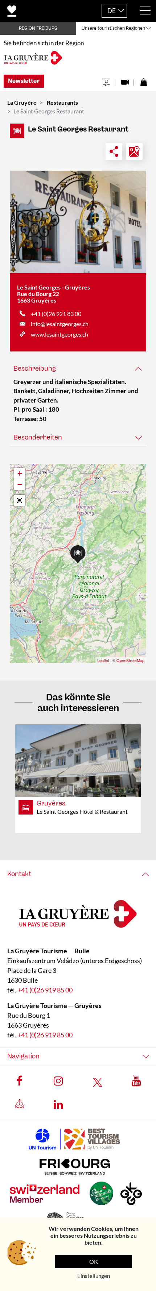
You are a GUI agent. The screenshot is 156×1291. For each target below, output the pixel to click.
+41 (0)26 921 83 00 (56, 313)
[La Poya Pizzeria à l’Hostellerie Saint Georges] (78, 222)
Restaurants (62, 102)
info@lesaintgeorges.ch (60, 323)
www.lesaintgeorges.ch (59, 334)
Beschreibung (34, 368)
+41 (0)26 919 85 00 (45, 990)
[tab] (78, 368)
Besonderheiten (37, 437)
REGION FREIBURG (38, 28)
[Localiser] (134, 151)
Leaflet (103, 660)
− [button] (19, 484)
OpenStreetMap (130, 660)
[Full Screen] (19, 500)
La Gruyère (22, 102)
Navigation (23, 1057)
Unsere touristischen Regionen (113, 28)
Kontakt (19, 874)
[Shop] (143, 80)
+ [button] (19, 473)
